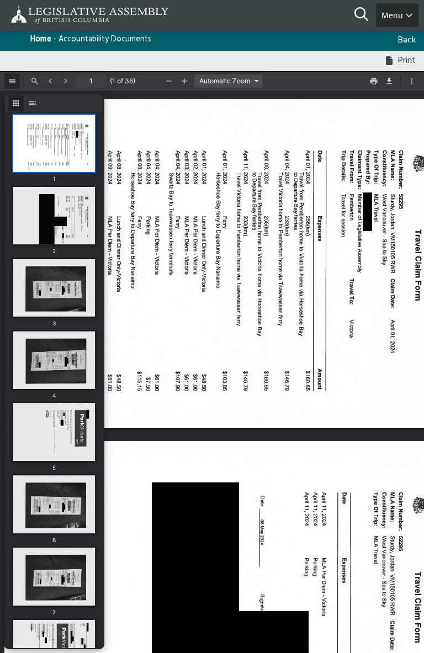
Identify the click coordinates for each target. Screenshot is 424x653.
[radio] (16, 103)
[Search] (365, 15)
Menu (393, 15)
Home (40, 39)
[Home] (44, 14)
